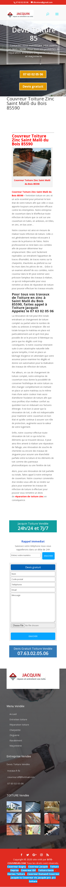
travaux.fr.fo (13, 770)
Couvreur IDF (28, 870)
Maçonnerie (16, 745)
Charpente (15, 729)
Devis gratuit (33, 86)
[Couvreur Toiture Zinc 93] (33, 806)
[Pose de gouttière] (14, 818)
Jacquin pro (44, 877)
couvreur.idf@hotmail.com (21, 777)
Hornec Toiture (16, 873)
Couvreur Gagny (16, 866)
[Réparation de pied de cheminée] (14, 830)
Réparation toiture (19, 724)
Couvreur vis (29, 877)
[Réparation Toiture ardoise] (33, 830)
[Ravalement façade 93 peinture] (14, 806)
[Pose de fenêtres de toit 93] (33, 818)
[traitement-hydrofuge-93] (51, 818)
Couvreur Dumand (37, 873)
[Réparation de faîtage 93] (51, 830)
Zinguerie (14, 735)
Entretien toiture (18, 719)
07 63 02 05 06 (33, 74)
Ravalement (16, 740)
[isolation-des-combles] (51, 806)
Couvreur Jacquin (38, 866)
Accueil (13, 714)
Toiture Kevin (46, 870)
